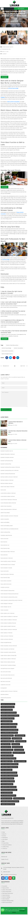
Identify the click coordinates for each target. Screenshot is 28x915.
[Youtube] (10, 878)
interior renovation (4, 610)
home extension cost (5, 545)
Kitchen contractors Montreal (7, 639)
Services (4, 835)
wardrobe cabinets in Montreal (8, 804)
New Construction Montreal (6, 678)
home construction (4, 538)
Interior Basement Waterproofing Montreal (9, 593)
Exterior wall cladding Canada (7, 741)
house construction (5, 571)
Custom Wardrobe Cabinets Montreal (8, 503)
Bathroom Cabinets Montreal (7, 483)
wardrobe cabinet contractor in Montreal (9, 691)
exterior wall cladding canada (7, 525)
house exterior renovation (6, 580)
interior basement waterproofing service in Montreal (11, 600)
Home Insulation (5, 898)
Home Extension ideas (5, 548)
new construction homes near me (7, 675)
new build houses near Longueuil (7, 668)
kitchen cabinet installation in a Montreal (9, 616)
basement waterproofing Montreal (8, 473)
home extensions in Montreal (7, 558)
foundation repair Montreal (6, 535)
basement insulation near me (7, 451)
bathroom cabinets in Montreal (7, 480)
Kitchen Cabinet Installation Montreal (8, 623)
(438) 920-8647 (6, 871)
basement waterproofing (6, 464)
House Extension (6, 895)
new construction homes (6, 671)
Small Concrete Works (7, 902)
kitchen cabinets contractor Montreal (9, 775)
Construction (3, 490)
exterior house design (13, 88)
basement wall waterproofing (7, 460)
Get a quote (4, 77)
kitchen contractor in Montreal (7, 636)
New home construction (5, 681)
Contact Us (4, 848)
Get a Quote (5, 839)
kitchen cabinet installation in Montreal (9, 619)
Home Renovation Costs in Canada (8, 564)
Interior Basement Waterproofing (8, 758)
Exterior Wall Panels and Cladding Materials (9, 529)
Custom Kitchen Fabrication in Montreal (9, 499)
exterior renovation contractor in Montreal (9, 516)
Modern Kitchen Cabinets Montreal (8, 662)
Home (7, 19)
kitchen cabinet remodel (6, 769)
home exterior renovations (13, 101)
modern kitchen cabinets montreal (9, 787)
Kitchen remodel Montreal (6, 642)
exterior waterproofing (5, 532)
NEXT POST (23, 365)
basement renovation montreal (7, 457)
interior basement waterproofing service (9, 597)
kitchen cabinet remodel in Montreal (8, 626)
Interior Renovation (6, 889)
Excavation (4, 886)
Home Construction (6, 744)
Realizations (5, 837)
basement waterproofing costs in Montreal (9, 470)
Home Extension (4, 542)
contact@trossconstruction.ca (9, 874)
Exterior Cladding (6, 897)
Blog (3, 841)
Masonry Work (5, 887)
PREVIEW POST (6, 365)
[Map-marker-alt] (13, 878)
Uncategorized (4, 688)
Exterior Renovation (6, 891)
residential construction (5, 684)
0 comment (4, 53)
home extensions (4, 554)
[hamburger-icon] (2, 9)
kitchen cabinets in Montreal (6, 632)
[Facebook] (3, 878)
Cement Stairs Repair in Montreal (7, 486)
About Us (4, 833)
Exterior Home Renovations (12, 345)
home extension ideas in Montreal (8, 551)
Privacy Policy (5, 843)
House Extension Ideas (5, 577)
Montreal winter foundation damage (8, 665)
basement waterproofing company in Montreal (10, 467)
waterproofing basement (6, 697)
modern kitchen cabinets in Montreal (8, 658)
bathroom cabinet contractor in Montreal (9, 477)
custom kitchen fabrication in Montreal (9, 729)
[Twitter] (6, 878)
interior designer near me (15, 19)
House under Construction (6, 584)
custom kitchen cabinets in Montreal (8, 493)
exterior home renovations (6, 506)
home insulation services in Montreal (8, 561)
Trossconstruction (6, 49)
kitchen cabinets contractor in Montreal (9, 629)
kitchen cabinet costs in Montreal (7, 613)
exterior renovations (18, 348)
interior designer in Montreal (6, 603)
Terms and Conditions (7, 844)
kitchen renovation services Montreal (8, 652)
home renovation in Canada (6, 567)
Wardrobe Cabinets (5, 694)
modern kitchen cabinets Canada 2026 (8, 655)
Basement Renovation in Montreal (8, 454)
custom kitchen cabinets (7, 721)
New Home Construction (7, 893)
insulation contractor (5, 587)
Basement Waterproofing (7, 900)
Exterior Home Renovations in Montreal (9, 509)
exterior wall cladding (5, 522)
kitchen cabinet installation (19, 761)
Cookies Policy (5, 846)
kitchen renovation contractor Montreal (9, 645)
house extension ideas (6, 752)
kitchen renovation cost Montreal (7, 649)
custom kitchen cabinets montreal (8, 496)
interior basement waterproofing (7, 590)
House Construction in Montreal (7, 574)
